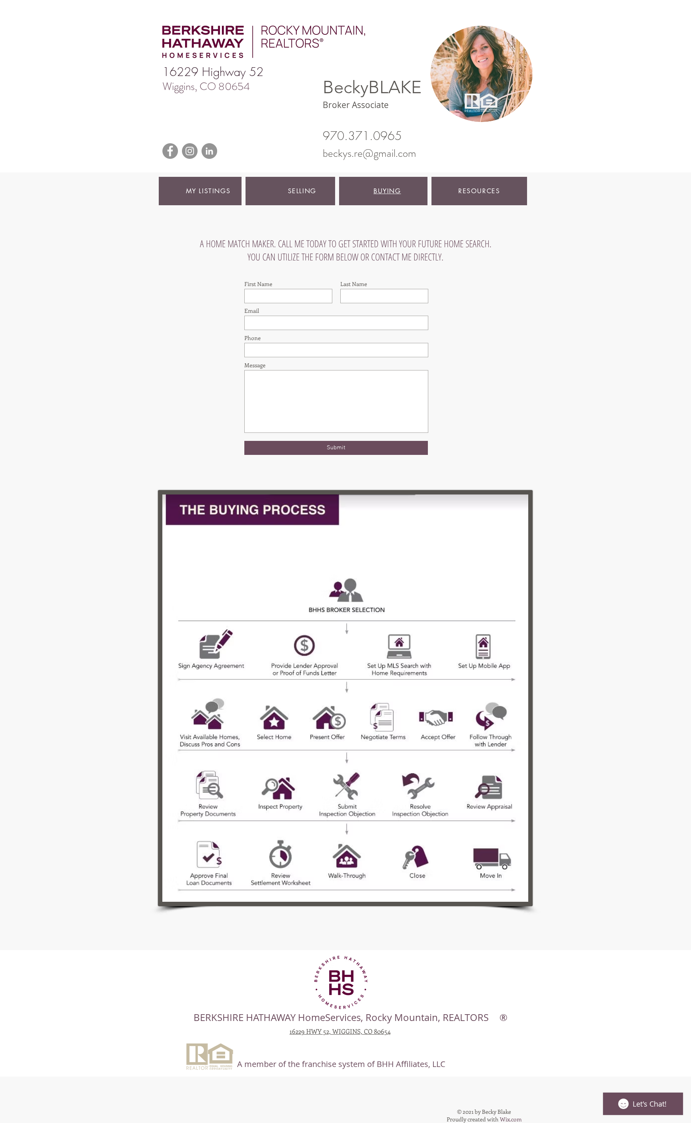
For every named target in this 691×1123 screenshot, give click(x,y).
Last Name (353, 284)
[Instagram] (190, 151)
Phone (252, 338)
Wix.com (511, 1119)
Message (255, 365)
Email (251, 311)
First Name (258, 284)
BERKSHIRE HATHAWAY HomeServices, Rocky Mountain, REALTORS (341, 1017)
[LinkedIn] (209, 151)
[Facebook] (170, 151)
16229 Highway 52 (213, 72)
